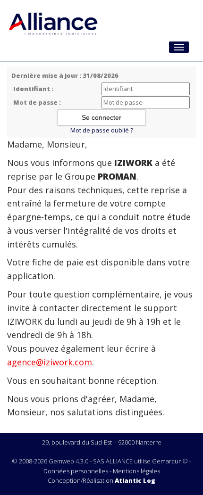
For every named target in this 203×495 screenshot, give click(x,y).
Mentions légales (136, 471)
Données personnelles (75, 471)
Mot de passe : (37, 102)
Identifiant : (33, 88)
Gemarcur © (170, 461)
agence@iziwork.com (49, 362)
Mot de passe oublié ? (101, 130)
